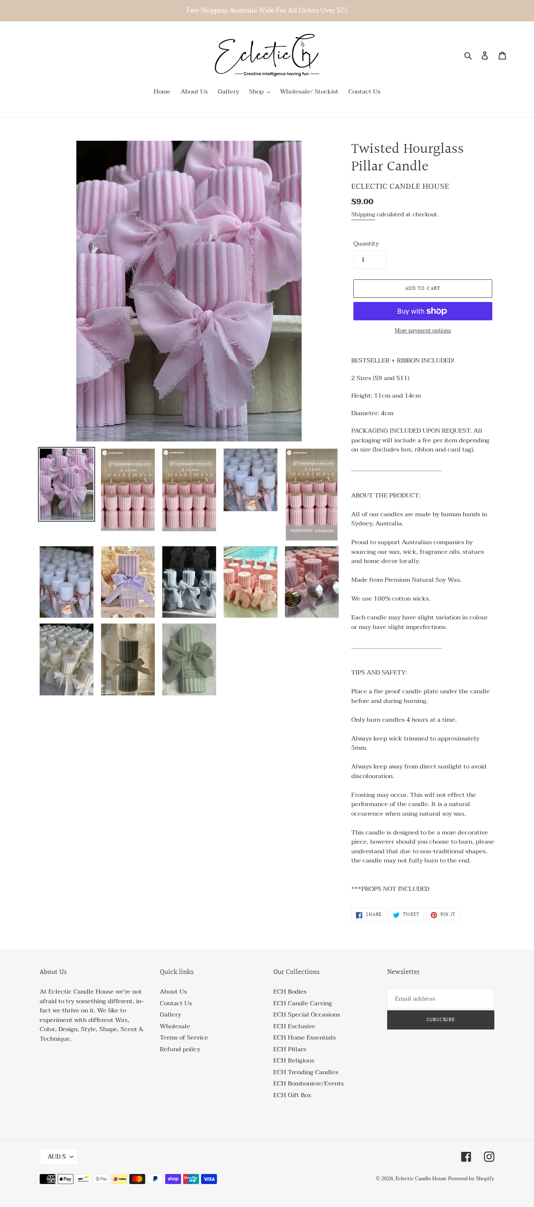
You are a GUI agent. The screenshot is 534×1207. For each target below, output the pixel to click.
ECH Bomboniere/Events (308, 1083)
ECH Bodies (290, 991)
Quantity (366, 243)
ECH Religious (293, 1060)
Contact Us (176, 1003)
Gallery (170, 1014)
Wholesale (175, 1026)
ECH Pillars (289, 1049)
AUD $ (57, 1156)
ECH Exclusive (294, 1026)
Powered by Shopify (471, 1178)
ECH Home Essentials (304, 1037)
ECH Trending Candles (305, 1072)
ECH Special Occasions (306, 1014)
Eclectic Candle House (420, 1178)
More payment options (423, 331)
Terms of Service (184, 1037)
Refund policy (180, 1049)
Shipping (363, 214)
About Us (173, 991)
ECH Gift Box (292, 1095)
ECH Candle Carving (302, 1003)
